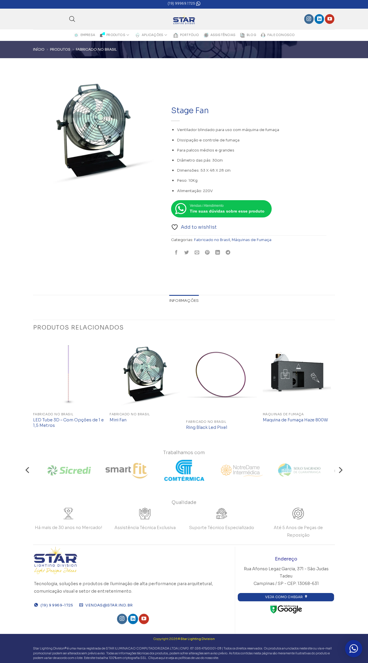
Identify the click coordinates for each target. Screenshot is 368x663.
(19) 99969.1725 (182, 3)
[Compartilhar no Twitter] (186, 253)
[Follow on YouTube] (329, 19)
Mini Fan (118, 420)
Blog (251, 35)
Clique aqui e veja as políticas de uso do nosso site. (183, 658)
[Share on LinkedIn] (218, 253)
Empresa (87, 35)
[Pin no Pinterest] (207, 253)
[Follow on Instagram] (309, 19)
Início (39, 49)
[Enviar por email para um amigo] (197, 253)
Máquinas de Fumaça (251, 240)
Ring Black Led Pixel (206, 427)
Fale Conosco (281, 35)
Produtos (115, 35)
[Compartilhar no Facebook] (176, 253)
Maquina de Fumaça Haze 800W (295, 420)
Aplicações (152, 35)
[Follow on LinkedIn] (319, 19)
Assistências (223, 35)
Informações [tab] (184, 300)
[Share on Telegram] (228, 253)
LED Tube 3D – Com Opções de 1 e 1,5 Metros (68, 422)
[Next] (333, 390)
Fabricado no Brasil (96, 49)
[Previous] (33, 390)
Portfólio (189, 35)
